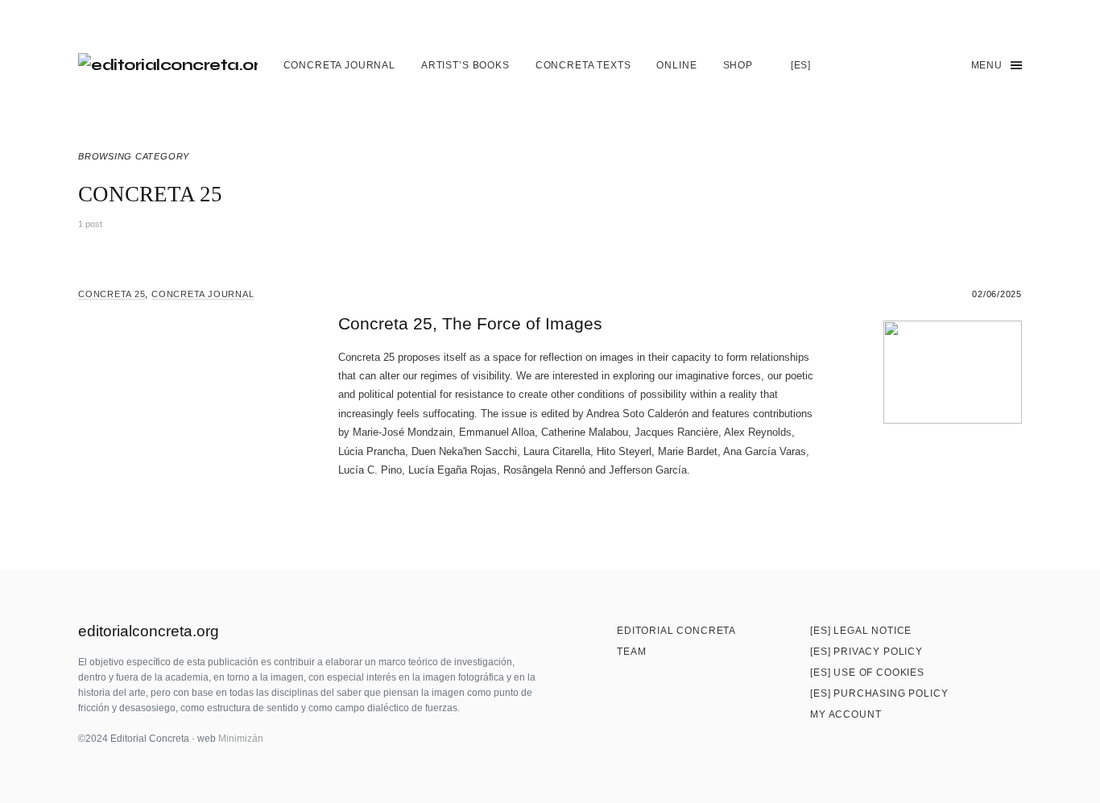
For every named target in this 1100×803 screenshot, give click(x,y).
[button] (940, 65)
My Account (845, 714)
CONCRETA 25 (111, 294)
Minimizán (240, 738)
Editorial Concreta (676, 630)
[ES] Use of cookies (867, 672)
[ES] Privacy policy (866, 651)
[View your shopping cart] (904, 65)
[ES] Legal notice (861, 630)
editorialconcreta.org (148, 631)
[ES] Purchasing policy (879, 693)
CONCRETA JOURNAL (202, 294)
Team (631, 651)
